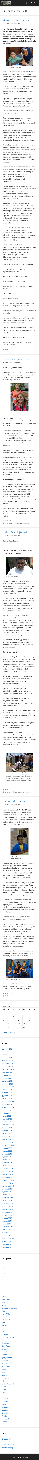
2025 (3, 1293)
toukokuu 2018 (7, 1203)
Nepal (4, 1369)
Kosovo (4, 1352)
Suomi (4, 1395)
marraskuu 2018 (8, 1186)
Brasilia (4, 1311)
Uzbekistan (6, 1413)
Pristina (4, 1381)
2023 (3, 1288)
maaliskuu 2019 (8, 1174)
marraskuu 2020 (8, 1145)
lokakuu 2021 (7, 1130)
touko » (12, 1032)
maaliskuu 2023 (8, 1101)
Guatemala (6, 1320)
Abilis (4, 1296)
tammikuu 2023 (8, 1107)
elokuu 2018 (6, 1195)
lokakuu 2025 (7, 1052)
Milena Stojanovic (19, 523)
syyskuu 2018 (7, 1192)
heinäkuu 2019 (7, 1162)
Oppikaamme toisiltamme (16, 359)
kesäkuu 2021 (7, 1133)
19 (13, 1024)
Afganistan (6, 1299)
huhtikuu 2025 (7, 1058)
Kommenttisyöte (8, 1445)
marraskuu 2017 (8, 1215)
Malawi (4, 1363)
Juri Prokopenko (8, 1337)
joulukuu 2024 (7, 1066)
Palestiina (5, 1378)
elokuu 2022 (6, 1116)
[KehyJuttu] (6, 3)
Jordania (5, 1334)
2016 (6, 521)
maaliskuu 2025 (8, 1060)
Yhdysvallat (6, 1419)
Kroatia (4, 1355)
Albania (4, 1302)
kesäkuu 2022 (7, 1119)
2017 (3, 1270)
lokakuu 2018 (7, 1189)
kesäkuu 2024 (7, 1078)
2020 (3, 1279)
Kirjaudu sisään (7, 1439)
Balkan (11, 521)
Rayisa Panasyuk (8, 1384)
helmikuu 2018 (7, 1212)
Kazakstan (5, 1343)
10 (3, 1020)
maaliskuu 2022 (8, 1125)
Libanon (5, 1360)
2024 (3, 1290)
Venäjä (4, 1416)
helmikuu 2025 (7, 1063)
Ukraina (5, 1410)
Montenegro (6, 1366)
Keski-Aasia (6, 1346)
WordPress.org (7, 1448)
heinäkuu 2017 (7, 1227)
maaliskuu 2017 (8, 1238)
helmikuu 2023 (7, 1104)
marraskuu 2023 (8, 1090)
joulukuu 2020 (7, 1142)
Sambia (4, 1390)
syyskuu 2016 (7, 1247)
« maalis (5, 1032)
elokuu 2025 (6, 1055)
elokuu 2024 (6, 1075)
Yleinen (7, 350)
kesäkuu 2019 (7, 1165)
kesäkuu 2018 (7, 1200)
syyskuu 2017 (7, 1221)
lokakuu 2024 (7, 1072)
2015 (3, 1264)
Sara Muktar (26, 792)
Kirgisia (4, 1349)
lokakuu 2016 (7, 1244)
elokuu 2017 (6, 1224)
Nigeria (4, 1375)
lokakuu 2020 (7, 1148)
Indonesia (5, 1328)
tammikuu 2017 (8, 1241)
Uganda (5, 1407)
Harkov (4, 1325)
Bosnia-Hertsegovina (9, 1308)
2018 (3, 1273)
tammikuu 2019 (8, 1180)
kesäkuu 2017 (7, 1230)
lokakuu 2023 (7, 1093)
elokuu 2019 (6, 1160)
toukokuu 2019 (7, 1168)
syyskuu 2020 (7, 1151)
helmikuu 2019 (7, 1177)
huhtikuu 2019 (7, 1171)
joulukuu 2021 (7, 1127)
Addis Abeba (13, 792)
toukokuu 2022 (7, 1122)
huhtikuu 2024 (7, 1084)
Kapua (4, 1340)
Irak (3, 1331)
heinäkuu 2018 (7, 1197)
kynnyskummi (7, 1357)
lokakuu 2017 (7, 1218)
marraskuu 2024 (8, 1069)
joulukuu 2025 (7, 1049)
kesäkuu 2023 (7, 1098)
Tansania (5, 1401)
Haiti (3, 1322)
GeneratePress (23, 1457)
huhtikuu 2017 (7, 1235)
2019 (3, 1276)
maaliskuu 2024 (8, 1087)
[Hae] (26, 3)
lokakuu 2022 (7, 1113)
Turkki (4, 1404)
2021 (3, 1282)
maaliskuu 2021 (8, 1139)
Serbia (16, 521)
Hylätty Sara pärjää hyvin (15, 532)
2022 (3, 1285)
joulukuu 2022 (7, 1110)
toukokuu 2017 (7, 1232)
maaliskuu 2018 (8, 1209)
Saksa (4, 1387)
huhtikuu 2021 (7, 1136)
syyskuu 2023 (7, 1095)
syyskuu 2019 (7, 1157)
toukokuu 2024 (7, 1081)
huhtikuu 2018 (7, 1206)
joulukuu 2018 (7, 1183)
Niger (4, 1372)
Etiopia (11, 790)
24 (3, 1027)
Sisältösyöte (6, 1442)
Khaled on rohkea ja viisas (16, 20)
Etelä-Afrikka (6, 1314)
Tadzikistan (6, 1398)
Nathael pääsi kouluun (14, 801)
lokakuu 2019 (7, 1154)
